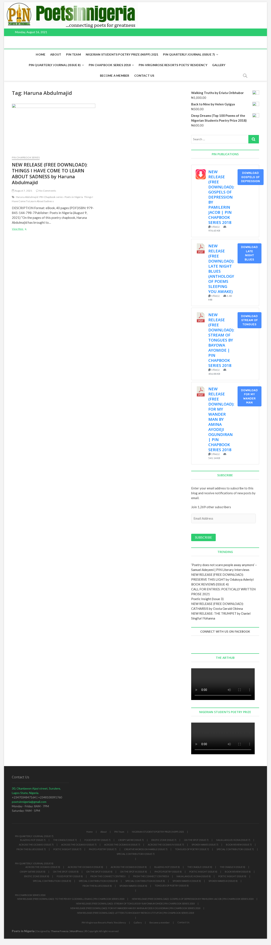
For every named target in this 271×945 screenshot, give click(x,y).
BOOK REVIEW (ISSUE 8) (238, 871)
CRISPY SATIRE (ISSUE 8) (32, 871)
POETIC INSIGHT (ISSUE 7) (67, 849)
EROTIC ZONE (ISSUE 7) (163, 840)
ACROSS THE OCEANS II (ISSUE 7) (79, 844)
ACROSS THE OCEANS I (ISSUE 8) (42, 867)
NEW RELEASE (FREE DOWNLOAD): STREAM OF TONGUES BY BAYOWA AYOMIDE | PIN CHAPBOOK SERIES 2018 (221, 340)
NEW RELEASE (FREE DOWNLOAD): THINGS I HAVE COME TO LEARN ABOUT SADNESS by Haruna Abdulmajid (49, 173)
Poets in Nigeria (74, 197)
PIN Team (73, 54)
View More (25, 229)
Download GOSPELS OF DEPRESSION (250, 177)
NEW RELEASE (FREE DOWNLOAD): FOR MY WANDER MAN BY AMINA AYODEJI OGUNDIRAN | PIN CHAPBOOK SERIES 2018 (221, 419)
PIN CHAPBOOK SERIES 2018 (110, 65)
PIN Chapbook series (51, 197)
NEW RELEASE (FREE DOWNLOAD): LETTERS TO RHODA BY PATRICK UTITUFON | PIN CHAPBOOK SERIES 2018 (135, 912)
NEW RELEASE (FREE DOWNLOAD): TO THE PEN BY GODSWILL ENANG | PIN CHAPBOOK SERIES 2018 (70, 898)
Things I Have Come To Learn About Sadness (52, 199)
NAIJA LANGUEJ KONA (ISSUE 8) (194, 876)
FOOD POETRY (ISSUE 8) (70, 876)
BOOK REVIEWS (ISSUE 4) (210, 584)
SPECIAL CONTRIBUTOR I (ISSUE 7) (235, 849)
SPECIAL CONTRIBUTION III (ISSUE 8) (145, 881)
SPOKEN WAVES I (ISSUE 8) (133, 885)
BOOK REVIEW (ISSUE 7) (239, 844)
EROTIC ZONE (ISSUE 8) (36, 876)
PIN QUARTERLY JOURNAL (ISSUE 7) (189, 54)
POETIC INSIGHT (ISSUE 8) (203, 871)
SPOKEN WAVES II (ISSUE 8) (187, 881)
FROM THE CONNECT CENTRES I (108, 876)
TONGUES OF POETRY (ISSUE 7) (192, 849)
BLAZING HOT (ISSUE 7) (33, 840)
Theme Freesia (59, 931)
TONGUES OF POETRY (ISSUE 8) (172, 885)
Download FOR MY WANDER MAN (249, 396)
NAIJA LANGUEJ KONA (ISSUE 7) (233, 840)
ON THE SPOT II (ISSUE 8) (99, 871)
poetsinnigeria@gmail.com (29, 801)
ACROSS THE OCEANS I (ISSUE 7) (36, 844)
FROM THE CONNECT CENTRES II (151, 876)
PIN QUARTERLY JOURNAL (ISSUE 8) (55, 65)
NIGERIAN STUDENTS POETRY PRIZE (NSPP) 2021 (122, 54)
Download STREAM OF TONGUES (249, 320)
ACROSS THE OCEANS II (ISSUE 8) (85, 867)
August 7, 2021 (23, 190)
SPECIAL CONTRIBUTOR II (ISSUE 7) (136, 853)
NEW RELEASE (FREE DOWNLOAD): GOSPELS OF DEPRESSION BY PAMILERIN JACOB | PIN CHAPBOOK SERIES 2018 (221, 197)
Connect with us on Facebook (225, 631)
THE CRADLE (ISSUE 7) (65, 840)
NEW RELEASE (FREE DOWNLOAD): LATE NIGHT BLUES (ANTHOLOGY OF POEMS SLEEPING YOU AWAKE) (221, 268)
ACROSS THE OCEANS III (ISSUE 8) (129, 867)
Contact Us (144, 75)
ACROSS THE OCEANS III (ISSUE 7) (122, 844)
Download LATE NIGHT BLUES (249, 253)
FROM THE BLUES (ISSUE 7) (31, 849)
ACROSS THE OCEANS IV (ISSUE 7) (166, 844)
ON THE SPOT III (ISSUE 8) (133, 871)
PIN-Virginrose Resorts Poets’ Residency (173, 65)
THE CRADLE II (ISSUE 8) (232, 867)
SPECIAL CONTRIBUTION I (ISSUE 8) (52, 881)
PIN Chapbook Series (26, 157)
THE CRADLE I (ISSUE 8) (199, 867)
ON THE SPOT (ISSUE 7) (196, 840)
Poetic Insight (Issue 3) (207, 599)
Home (40, 54)
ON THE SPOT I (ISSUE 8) (66, 871)
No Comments (47, 190)
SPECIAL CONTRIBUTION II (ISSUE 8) (98, 881)
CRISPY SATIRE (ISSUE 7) (131, 840)
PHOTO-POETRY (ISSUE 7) (102, 849)
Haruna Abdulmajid (27, 197)
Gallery (218, 65)
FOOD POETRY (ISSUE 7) (97, 840)
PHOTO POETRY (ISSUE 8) (168, 871)
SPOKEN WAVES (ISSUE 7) (205, 844)
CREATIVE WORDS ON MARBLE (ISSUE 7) (145, 849)
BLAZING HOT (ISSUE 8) (167, 867)
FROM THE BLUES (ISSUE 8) (97, 885)
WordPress (76, 931)
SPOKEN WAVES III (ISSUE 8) (223, 881)
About (55, 54)
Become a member (114, 75)
